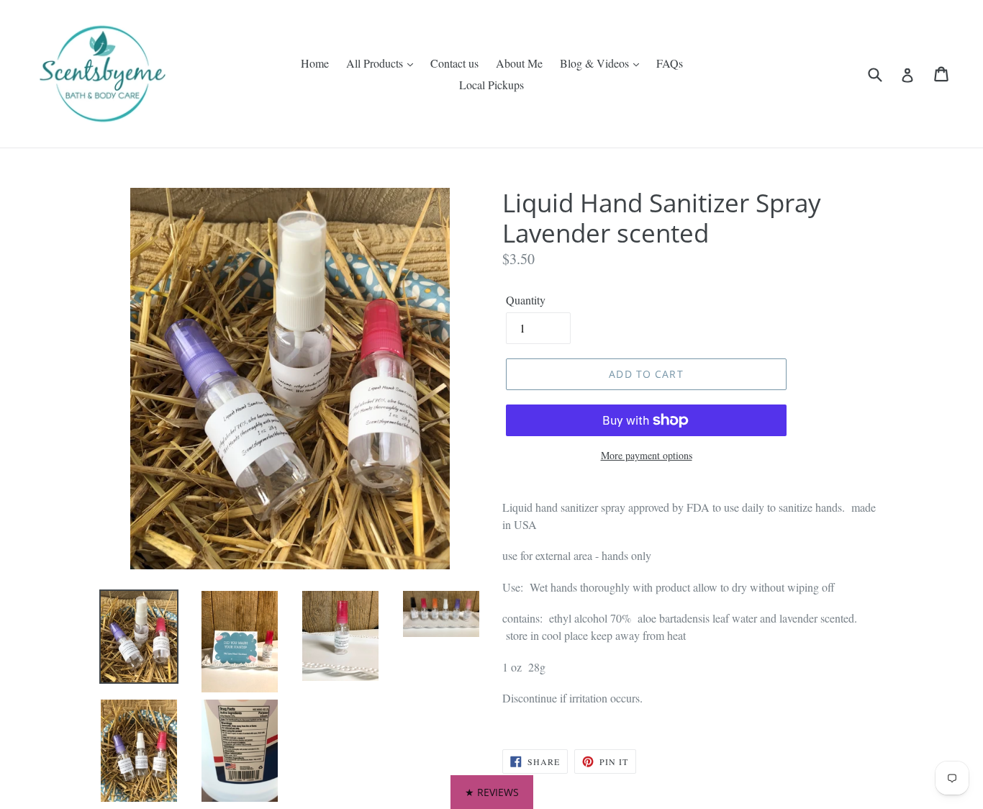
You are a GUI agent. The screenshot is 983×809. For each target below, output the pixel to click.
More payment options (646, 455)
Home (315, 63)
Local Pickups (491, 84)
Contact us (454, 63)
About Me (519, 63)
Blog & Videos (596, 63)
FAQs (669, 63)
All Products (376, 63)
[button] (491, 792)
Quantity (525, 299)
